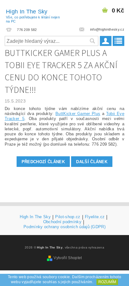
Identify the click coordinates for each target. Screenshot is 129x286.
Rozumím (107, 282)
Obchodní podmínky (62, 222)
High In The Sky (33, 15)
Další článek (91, 161)
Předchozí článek (43, 161)
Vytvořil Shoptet (68, 258)
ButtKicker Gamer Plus (77, 113)
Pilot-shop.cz (67, 217)
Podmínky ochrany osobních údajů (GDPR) (64, 227)
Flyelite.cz (95, 217)
